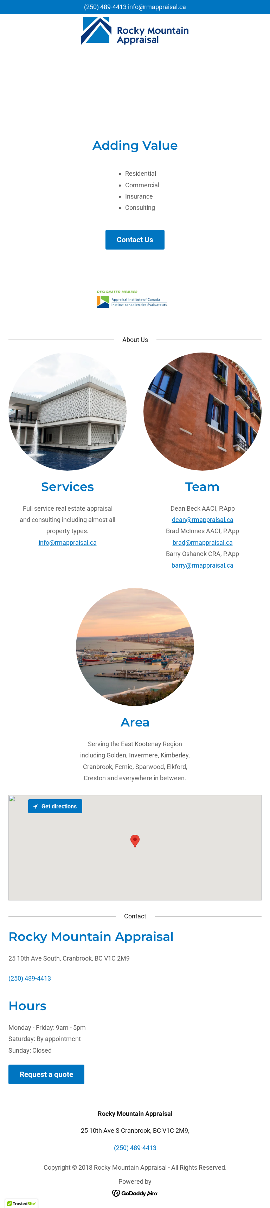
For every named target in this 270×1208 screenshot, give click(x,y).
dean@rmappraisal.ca (202, 519)
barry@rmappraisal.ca (202, 565)
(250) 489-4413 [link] (105, 7)
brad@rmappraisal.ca (203, 542)
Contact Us (135, 239)
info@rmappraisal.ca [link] (157, 7)
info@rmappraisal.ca (68, 542)
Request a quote (46, 1074)
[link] (135, 31)
